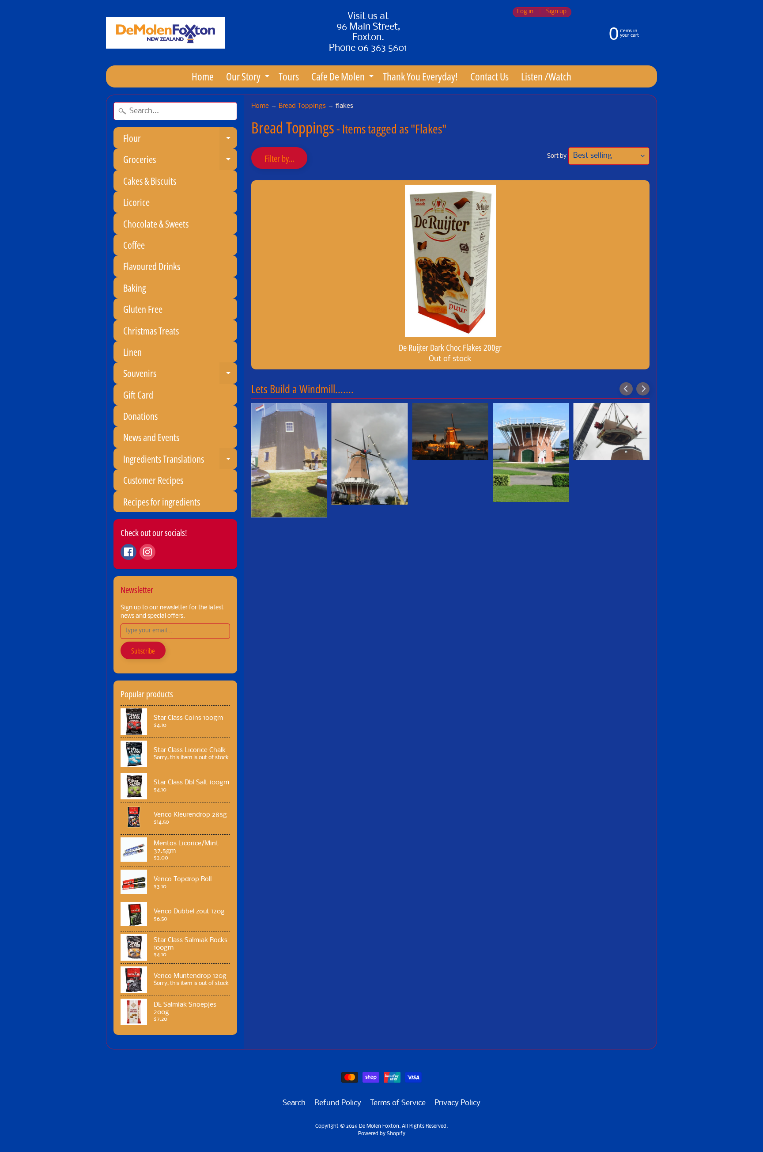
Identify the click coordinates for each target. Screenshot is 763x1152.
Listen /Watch (546, 76)
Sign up (556, 12)
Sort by (557, 156)
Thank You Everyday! (420, 76)
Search (294, 1103)
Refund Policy (337, 1103)
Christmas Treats (151, 330)
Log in (525, 12)
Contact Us (489, 76)
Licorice (136, 202)
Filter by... (279, 158)
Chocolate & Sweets (156, 223)
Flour (180, 139)
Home (203, 76)
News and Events (151, 437)
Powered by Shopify (381, 1134)
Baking (134, 287)
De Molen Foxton (379, 1126)
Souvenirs (180, 375)
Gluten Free (142, 309)
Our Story (249, 78)
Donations (140, 415)
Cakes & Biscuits (149, 180)
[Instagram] (147, 552)
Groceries (180, 161)
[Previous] (626, 388)
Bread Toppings (302, 106)
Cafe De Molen (343, 78)
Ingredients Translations (180, 460)
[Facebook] (128, 552)
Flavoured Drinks (151, 266)
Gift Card (138, 394)
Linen (132, 351)
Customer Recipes (153, 480)
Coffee (134, 244)
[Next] (643, 388)
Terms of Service (398, 1103)
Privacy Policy (457, 1103)
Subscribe (143, 651)
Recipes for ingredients (161, 501)
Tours (289, 76)
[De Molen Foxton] (165, 33)
